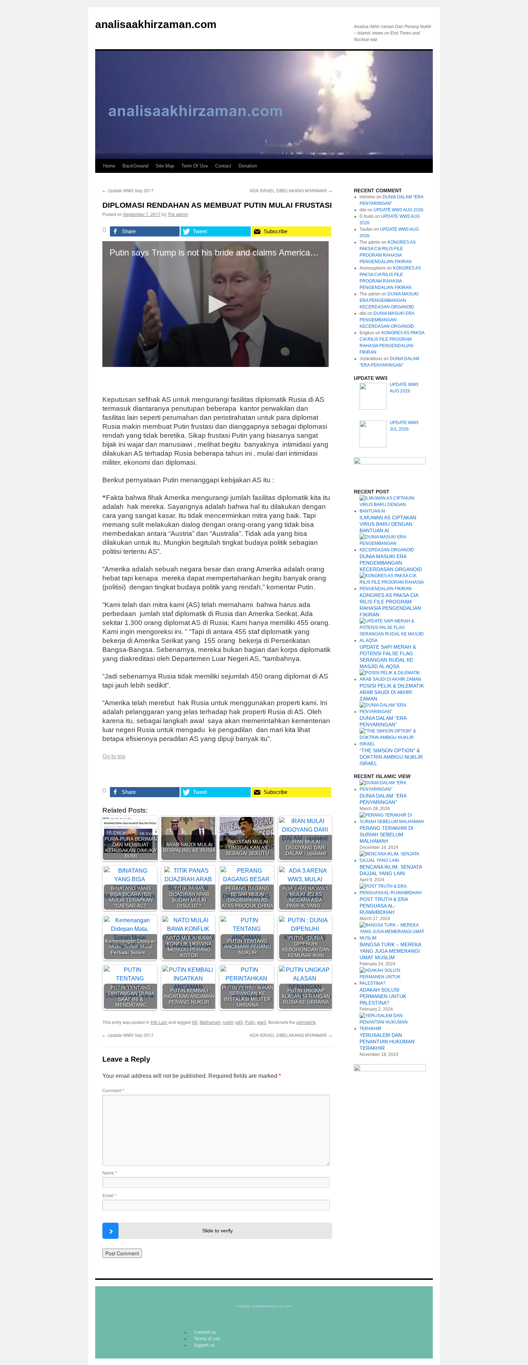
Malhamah (210, 1022)
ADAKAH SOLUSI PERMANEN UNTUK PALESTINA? (383, 996)
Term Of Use (194, 166)
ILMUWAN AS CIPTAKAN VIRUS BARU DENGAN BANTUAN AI (388, 524)
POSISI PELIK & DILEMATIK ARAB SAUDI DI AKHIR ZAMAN (392, 692)
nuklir (228, 1022)
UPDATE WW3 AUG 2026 (398, 209)
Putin (250, 1022)
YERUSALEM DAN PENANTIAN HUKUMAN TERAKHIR (387, 1041)
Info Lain (158, 1022)
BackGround (135, 166)
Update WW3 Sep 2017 (128, 190)
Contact (223, 166)
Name (109, 1172)
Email (109, 1195)
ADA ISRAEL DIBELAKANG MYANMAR (291, 190)
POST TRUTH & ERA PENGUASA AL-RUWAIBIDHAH (384, 905)
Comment (113, 1090)
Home (109, 166)
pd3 (239, 1022)
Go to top (113, 756)
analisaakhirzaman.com (156, 24)
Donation (247, 166)
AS (195, 1022)
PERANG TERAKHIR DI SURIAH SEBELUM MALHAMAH (386, 834)
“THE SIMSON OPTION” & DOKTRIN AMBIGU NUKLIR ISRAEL (391, 757)
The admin (177, 214)
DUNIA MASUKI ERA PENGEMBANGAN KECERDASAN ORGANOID (389, 300)
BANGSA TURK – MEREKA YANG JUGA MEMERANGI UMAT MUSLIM (390, 951)
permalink (306, 1022)
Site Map (165, 166)
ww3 (261, 1022)
